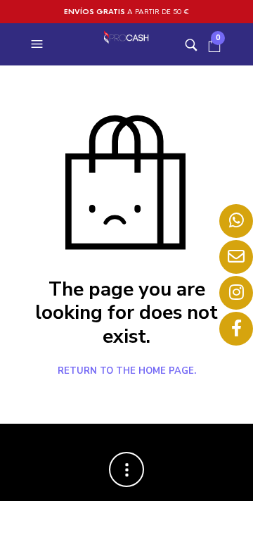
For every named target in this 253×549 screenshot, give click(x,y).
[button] (38, 44)
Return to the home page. (127, 371)
